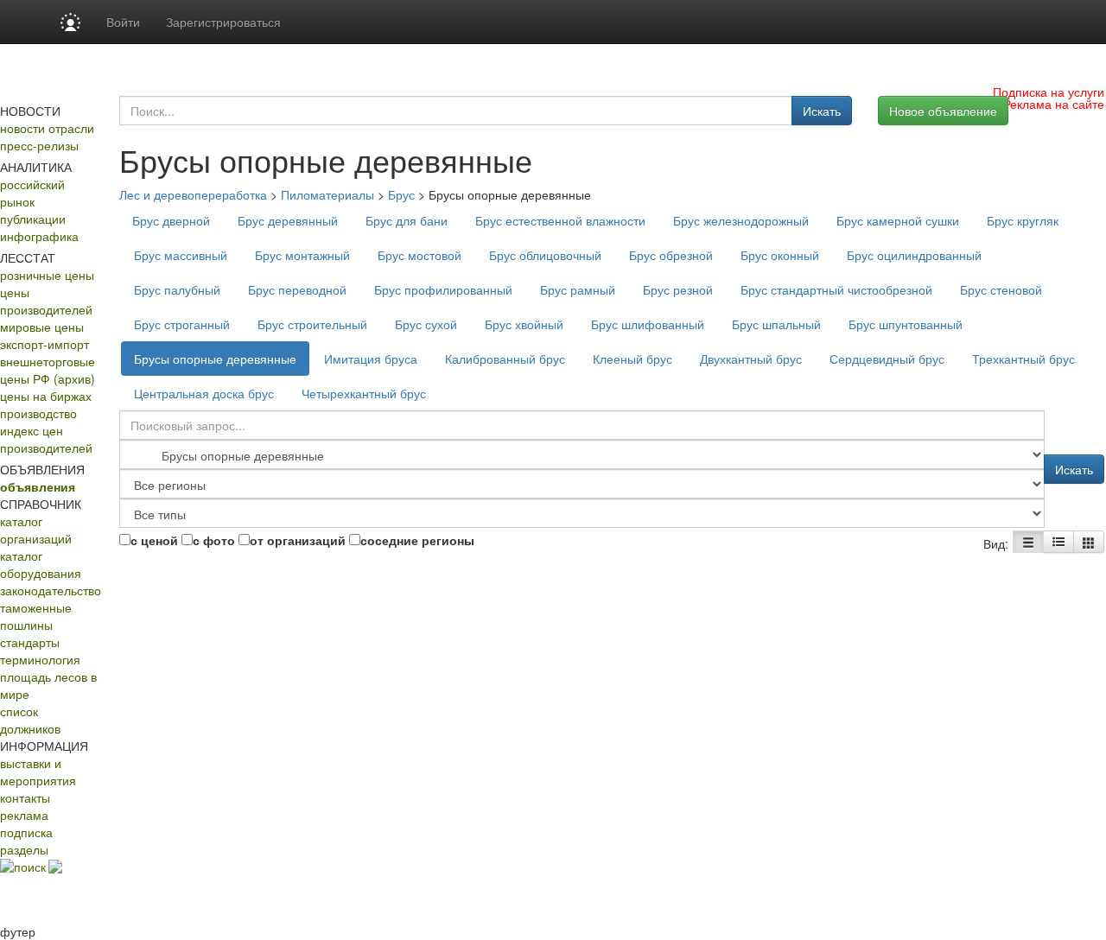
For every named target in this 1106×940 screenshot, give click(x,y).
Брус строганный (182, 324)
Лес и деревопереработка (193, 194)
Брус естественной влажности (560, 220)
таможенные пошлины (36, 616)
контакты (25, 797)
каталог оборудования (40, 564)
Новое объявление (943, 110)
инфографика (39, 236)
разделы (24, 849)
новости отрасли (47, 128)
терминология (40, 659)
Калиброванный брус (505, 358)
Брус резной (678, 289)
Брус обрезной (671, 255)
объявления (37, 486)
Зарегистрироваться (223, 21)
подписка (26, 832)
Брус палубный (177, 289)
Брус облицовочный (545, 255)
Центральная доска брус (204, 393)
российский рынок (32, 192)
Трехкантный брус (1023, 358)
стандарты (30, 642)
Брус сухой (426, 324)
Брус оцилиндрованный (914, 255)
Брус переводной (297, 289)
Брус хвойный (524, 324)
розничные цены (47, 274)
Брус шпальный (776, 324)
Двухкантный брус (751, 358)
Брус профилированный (443, 289)
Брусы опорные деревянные (215, 358)
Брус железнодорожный (741, 220)
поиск (30, 866)
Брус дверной (171, 220)
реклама (24, 814)
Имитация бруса (370, 358)
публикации (33, 218)
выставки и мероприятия (38, 771)
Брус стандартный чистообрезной (836, 289)
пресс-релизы (39, 145)
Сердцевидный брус (887, 358)
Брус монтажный (302, 255)
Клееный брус (632, 358)
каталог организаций (36, 529)
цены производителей (46, 300)
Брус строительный (312, 324)
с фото (214, 540)
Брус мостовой (419, 255)
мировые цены (42, 326)
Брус (401, 194)
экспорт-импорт (44, 343)
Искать (822, 110)
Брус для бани (406, 220)
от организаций (298, 540)
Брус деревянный (288, 220)
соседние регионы (417, 540)
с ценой (154, 540)
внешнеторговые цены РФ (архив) (47, 369)
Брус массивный (180, 255)
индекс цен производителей (46, 439)
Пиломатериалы (327, 194)
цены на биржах (46, 395)
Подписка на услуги (1048, 91)
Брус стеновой (1001, 289)
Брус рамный (577, 289)
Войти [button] (123, 21)
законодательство (50, 590)
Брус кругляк (1022, 220)
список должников (30, 719)
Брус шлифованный (647, 324)
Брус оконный (780, 255)
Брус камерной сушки (897, 220)
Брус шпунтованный (906, 324)
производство (38, 413)
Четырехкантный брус (364, 393)
